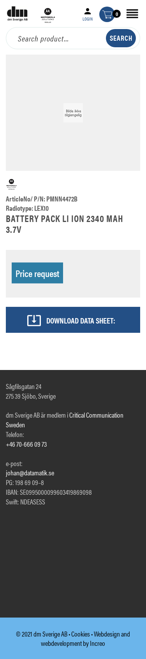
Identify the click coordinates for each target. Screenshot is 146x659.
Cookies (80, 633)
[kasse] (107, 14)
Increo (97, 643)
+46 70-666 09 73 (26, 444)
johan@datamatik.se (30, 472)
